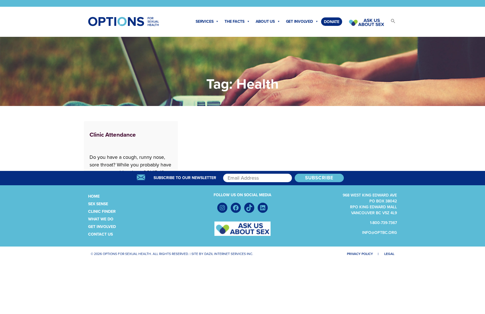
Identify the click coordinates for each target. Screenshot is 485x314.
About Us (265, 21)
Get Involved (299, 21)
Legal (389, 254)
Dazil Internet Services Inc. (228, 254)
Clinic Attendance (113, 134)
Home (94, 196)
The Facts (234, 21)
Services (204, 21)
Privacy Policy (360, 254)
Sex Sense (98, 204)
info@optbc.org (379, 232)
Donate (331, 21)
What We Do (100, 219)
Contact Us (100, 234)
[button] (390, 22)
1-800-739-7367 (383, 222)
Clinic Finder (102, 211)
